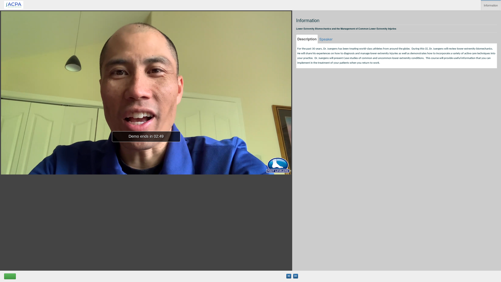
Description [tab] (307, 39)
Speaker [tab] (325, 39)
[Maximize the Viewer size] (288, 276)
